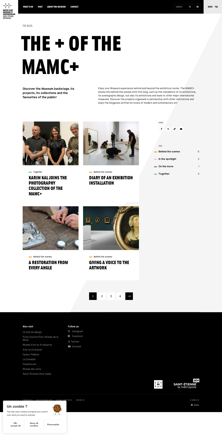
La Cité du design (32, 332)
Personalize (53, 424)
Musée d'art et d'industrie (37, 345)
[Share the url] (175, 129)
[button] (213, 7)
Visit (40, 6)
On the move (166, 166)
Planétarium (29, 364)
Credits (80, 400)
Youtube (76, 346)
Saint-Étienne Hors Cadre (37, 374)
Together (164, 174)
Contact (74, 6)
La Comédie (29, 359)
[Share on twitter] (168, 129)
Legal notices (64, 400)
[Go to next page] (129, 296)
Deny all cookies (34, 424)
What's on (28, 6)
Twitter (74, 341)
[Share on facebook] (162, 129)
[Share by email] (181, 129)
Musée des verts (32, 369)
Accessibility (44, 400)
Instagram (77, 331)
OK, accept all (16, 424)
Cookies (194, 400)
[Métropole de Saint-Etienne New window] (186, 388)
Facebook (77, 336)
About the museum (56, 6)
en (197, 6)
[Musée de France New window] (158, 388)
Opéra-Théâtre (31, 354)
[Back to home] (9, 11)
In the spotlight (167, 159)
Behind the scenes (169, 151)
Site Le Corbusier (32, 349)
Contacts (28, 400)
